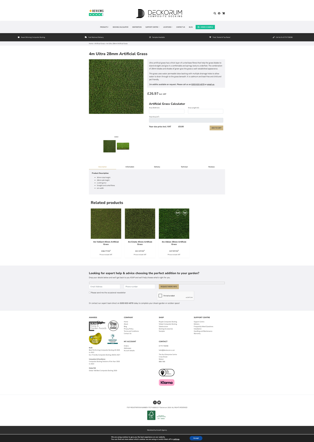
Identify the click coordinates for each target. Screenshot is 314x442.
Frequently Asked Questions (203, 326)
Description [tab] (102, 166)
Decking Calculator (120, 27)
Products (104, 27)
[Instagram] (155, 402)
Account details (129, 350)
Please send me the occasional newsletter (108, 292)
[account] (220, 13)
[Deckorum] (159, 13)
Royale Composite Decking (168, 321)
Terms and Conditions (131, 331)
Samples (162, 331)
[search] (215, 13)
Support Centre (151, 27)
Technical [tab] (184, 166)
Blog (191, 27)
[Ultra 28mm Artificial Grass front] (123, 146)
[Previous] (115, 136)
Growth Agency (161, 430)
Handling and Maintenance (203, 331)
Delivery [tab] (157, 166)
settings (176, 439)
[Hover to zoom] (116, 99)
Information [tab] (129, 166)
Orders (126, 346)
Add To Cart (216, 128)
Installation (198, 329)
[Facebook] (159, 402)
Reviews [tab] (211, 166)
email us (210, 84)
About (126, 324)
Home (91, 43)
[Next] (117, 136)
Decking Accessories (166, 329)
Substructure (163, 326)
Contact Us (180, 27)
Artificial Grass (100, 43)
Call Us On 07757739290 (284, 37)
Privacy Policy (128, 329)
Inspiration (137, 27)
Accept (196, 438)
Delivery (196, 324)
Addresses (127, 348)
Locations (167, 27)
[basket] (223, 13)
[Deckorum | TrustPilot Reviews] (105, 12)
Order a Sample (207, 27)
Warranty (197, 333)
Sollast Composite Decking (168, 324)
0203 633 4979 (197, 84)
